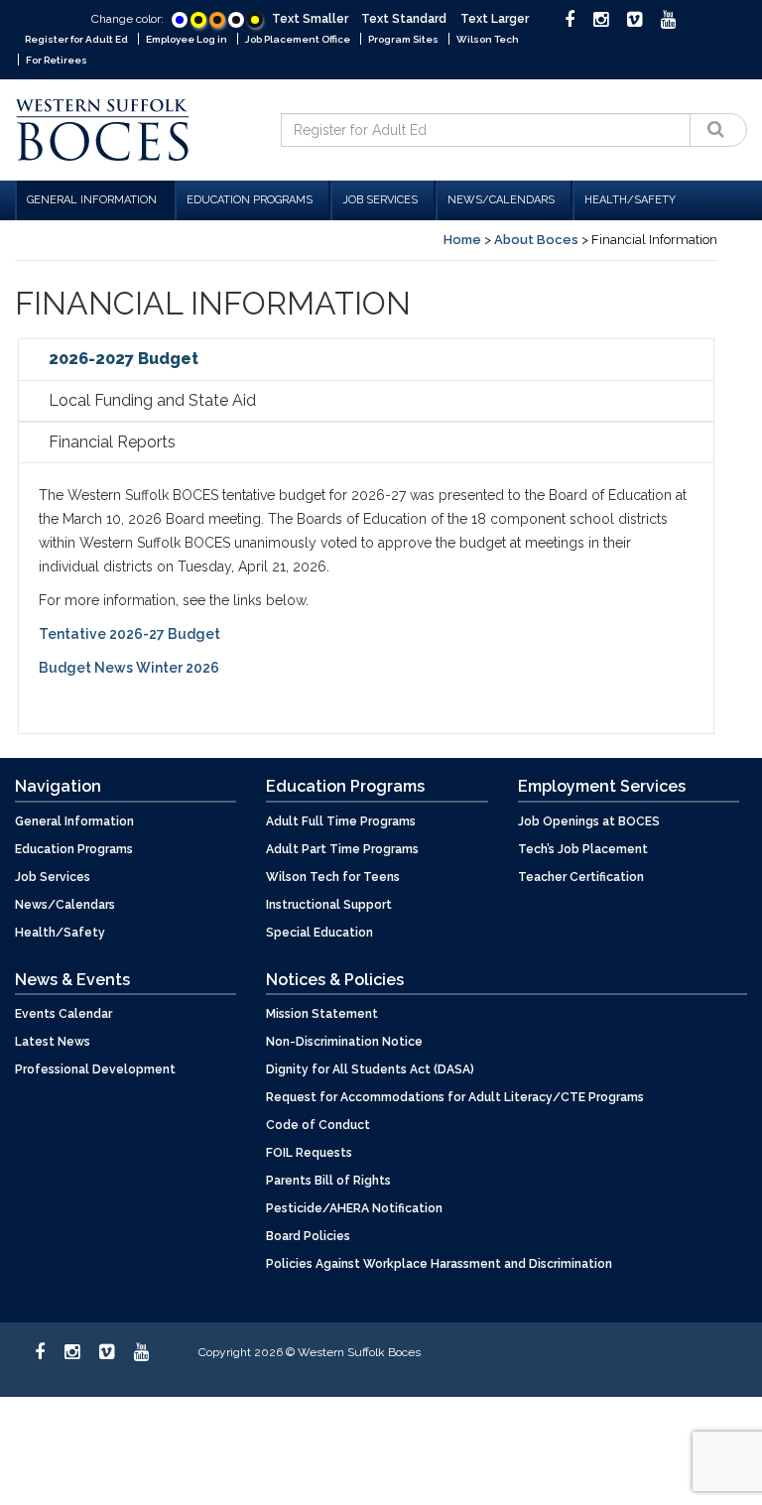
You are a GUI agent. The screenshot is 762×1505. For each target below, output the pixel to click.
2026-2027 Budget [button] (123, 358)
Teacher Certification (581, 877)
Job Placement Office (297, 39)
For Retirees (56, 60)
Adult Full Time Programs (341, 821)
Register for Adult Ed (76, 39)
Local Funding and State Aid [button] (152, 400)
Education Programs (250, 199)
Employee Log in (186, 39)
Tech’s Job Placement (583, 849)
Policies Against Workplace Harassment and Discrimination (439, 1264)
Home (462, 239)
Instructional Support (329, 905)
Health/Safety (630, 199)
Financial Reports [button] (112, 442)
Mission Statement (322, 1014)
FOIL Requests (309, 1153)
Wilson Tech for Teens (333, 877)
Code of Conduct (318, 1125)
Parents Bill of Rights (328, 1181)
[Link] (180, 19)
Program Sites (403, 39)
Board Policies (308, 1236)
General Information (92, 199)
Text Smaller (310, 19)
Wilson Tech (487, 39)
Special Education (319, 933)
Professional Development (95, 1069)
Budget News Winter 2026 (129, 668)
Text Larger (494, 19)
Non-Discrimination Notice (344, 1042)
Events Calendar (63, 1014)
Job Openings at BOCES (589, 821)
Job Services (380, 199)
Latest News (52, 1042)
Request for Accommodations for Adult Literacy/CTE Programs (455, 1097)
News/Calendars (501, 199)
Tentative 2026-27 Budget (131, 634)
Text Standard (403, 19)
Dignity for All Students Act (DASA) (370, 1069)
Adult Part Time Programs (342, 849)
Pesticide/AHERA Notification (354, 1208)
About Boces (536, 239)
